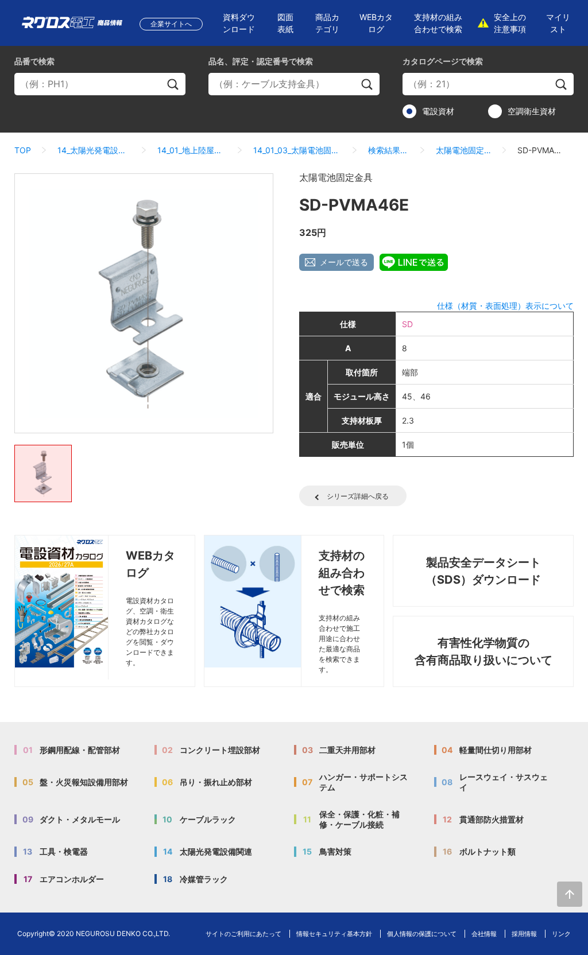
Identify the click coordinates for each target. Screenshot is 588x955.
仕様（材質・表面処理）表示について (505, 305)
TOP (22, 150)
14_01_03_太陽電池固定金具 (297, 150)
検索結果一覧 (388, 150)
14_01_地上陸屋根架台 (192, 150)
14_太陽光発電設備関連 (94, 150)
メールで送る (344, 262)
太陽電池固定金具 (464, 150)
